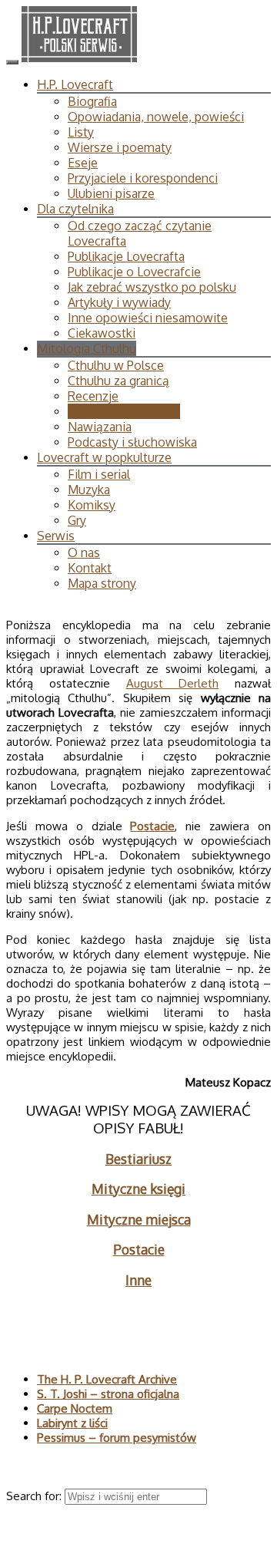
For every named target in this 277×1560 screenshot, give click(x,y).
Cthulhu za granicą (118, 380)
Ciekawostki (101, 333)
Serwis (56, 535)
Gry (77, 520)
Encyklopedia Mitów (124, 411)
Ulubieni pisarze (111, 193)
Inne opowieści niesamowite (148, 317)
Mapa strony (102, 583)
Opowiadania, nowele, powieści (156, 116)
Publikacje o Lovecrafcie (134, 271)
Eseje (83, 162)
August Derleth (172, 683)
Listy (81, 132)
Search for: (35, 1496)
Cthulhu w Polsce (116, 365)
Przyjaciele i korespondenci (143, 178)
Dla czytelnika (75, 208)
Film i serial (99, 474)
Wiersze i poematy (120, 147)
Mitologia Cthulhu (86, 348)
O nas (84, 552)
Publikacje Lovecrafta (126, 256)
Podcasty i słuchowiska (132, 442)
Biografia (92, 101)
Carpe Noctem (74, 1408)
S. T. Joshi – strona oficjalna (108, 1394)
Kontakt (90, 568)
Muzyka (89, 489)
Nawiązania (100, 426)
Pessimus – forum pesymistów (116, 1437)
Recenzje (93, 396)
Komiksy (91, 505)
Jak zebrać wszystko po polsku (152, 287)
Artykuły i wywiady (119, 302)
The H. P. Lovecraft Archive (107, 1379)
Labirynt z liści (72, 1423)
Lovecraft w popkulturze (104, 457)
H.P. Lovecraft (75, 84)
